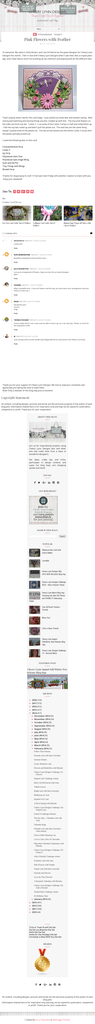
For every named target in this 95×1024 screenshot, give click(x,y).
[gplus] (44, 482)
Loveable (45, 561)
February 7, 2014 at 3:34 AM (35, 241)
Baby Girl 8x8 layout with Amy (46, 783)
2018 (34, 700)
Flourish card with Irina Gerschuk (47, 755)
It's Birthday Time (41, 896)
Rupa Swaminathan (22, 255)
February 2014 (41, 748)
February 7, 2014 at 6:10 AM (41, 255)
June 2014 (39, 735)
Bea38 (16, 301)
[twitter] (39, 482)
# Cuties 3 (58, 34)
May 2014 (39, 738)
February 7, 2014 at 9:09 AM (32, 285)
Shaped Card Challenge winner (46, 778)
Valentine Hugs (40, 825)
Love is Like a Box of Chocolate (47, 839)
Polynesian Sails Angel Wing (15, 159)
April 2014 (39, 742)
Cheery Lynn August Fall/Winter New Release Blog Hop (53, 642)
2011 (34, 909)
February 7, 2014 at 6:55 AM (40, 269)
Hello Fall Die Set (37, 932)
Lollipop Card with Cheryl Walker (44, 224)
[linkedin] (49, 482)
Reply (16, 248)
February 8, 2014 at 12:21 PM (27, 336)
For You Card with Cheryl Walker (16, 223)
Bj (14, 336)
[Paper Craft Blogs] (42, 962)
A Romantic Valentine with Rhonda (48, 881)
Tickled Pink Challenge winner (46, 892)
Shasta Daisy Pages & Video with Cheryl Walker (77, 224)
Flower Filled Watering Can (45, 835)
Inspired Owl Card (41, 799)
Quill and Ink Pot (10, 163)
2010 (34, 912)
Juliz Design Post (21, 269)
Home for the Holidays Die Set (43, 934)
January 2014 (40, 899)
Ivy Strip (6, 153)
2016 (34, 706)
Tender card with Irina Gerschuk (46, 869)
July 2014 (38, 732)
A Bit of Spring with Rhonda (45, 803)
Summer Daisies (40, 760)
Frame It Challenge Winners (45, 814)
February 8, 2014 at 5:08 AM (29, 301)
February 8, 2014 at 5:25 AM (40, 320)
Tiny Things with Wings (13, 166)
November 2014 (42, 719)
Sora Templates (43, 1019)
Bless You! (46, 618)
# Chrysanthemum (45, 34)
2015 (34, 710)
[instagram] (54, 482)
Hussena (17, 285)
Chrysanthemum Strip (12, 146)
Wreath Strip (8, 169)
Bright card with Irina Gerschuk (46, 791)
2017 (34, 703)
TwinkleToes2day (21, 320)
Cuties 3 (6, 150)
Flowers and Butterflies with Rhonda (48, 768)
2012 (34, 905)
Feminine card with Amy (43, 861)
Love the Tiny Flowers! (43, 877)
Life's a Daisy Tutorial (50, 628)
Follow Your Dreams (42, 751)
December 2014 (42, 716)
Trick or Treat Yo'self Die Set (42, 927)
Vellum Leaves (40, 787)
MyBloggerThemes (61, 1019)
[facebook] (35, 482)
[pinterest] (58, 482)
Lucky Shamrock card (42, 764)
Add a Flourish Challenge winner (47, 856)
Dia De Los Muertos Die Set (42, 929)
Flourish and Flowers (42, 873)
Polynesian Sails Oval (12, 156)
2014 (34, 713)
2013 (34, 902)
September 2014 (42, 725)
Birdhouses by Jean (41, 795)
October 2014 (41, 722)
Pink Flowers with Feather (44, 865)
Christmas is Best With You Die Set (45, 937)
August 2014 (40, 729)
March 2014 (40, 745)
